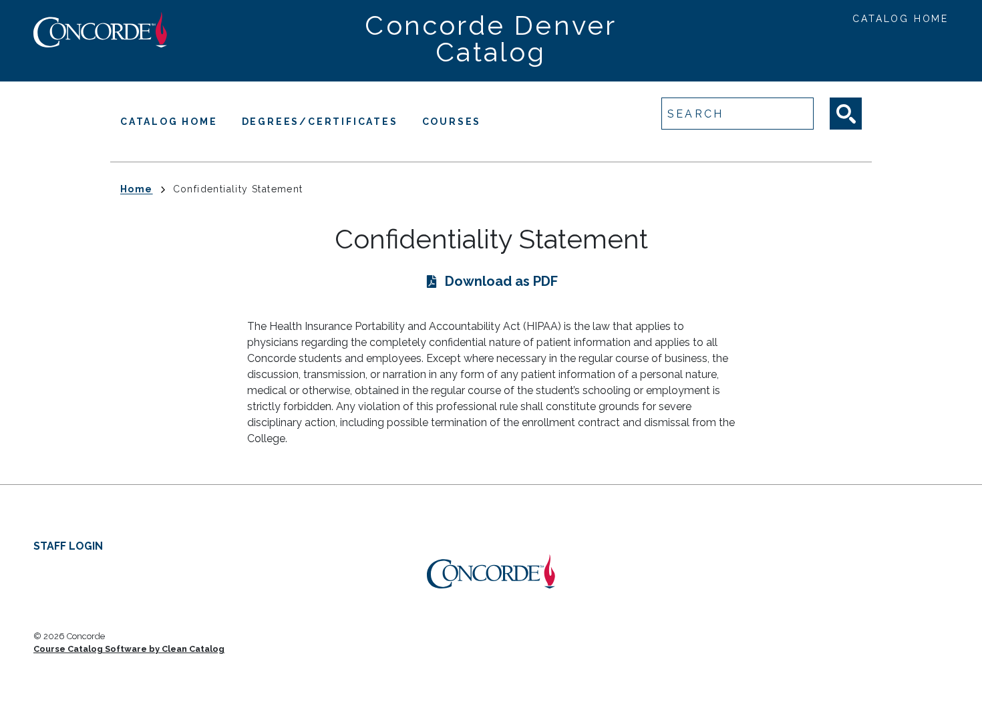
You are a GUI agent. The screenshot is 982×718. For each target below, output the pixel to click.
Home (136, 189)
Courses (452, 121)
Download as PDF (501, 281)
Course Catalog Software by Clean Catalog (128, 649)
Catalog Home (900, 18)
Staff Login (68, 546)
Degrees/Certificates (320, 121)
